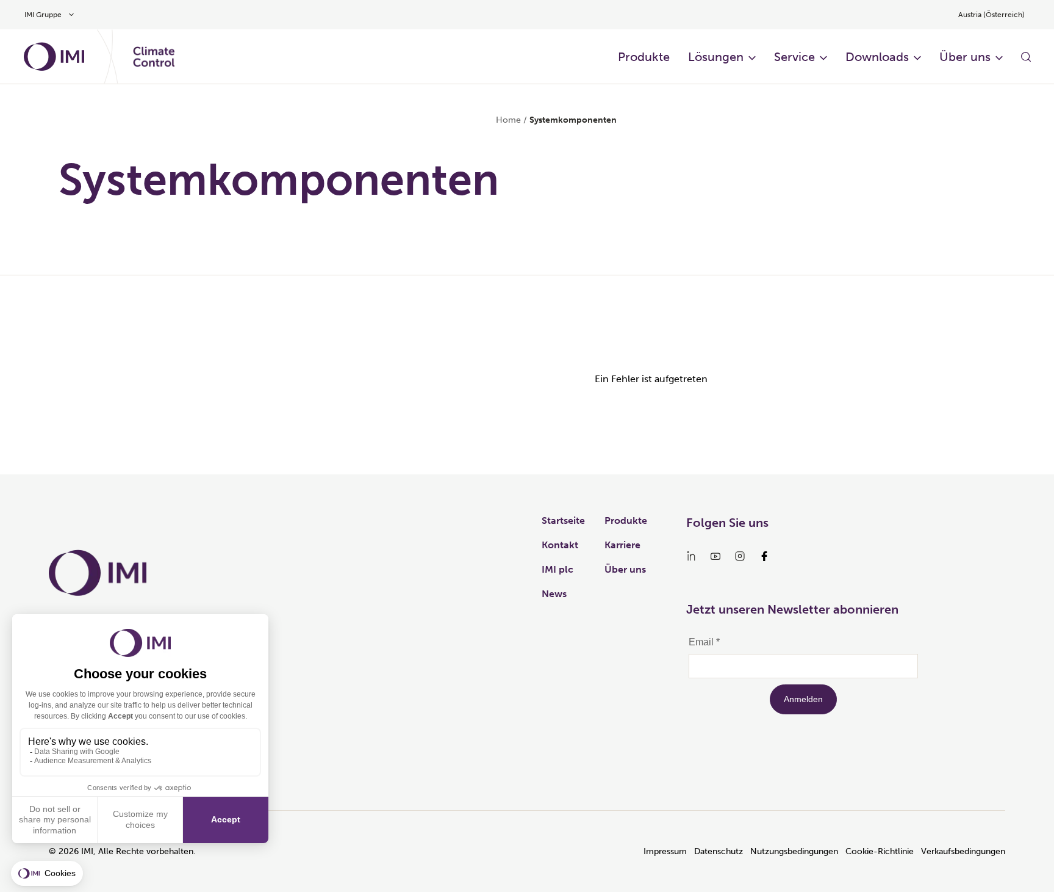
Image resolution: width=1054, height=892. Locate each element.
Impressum (665, 851)
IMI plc (557, 569)
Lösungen (716, 56)
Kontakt (560, 545)
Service (794, 56)
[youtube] (715, 556)
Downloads (877, 56)
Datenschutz (718, 851)
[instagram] (740, 556)
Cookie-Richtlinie (879, 851)
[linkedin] (691, 556)
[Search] (1026, 56)
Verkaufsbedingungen (963, 851)
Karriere (622, 545)
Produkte (644, 56)
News (554, 594)
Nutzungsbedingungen (794, 851)
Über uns (965, 56)
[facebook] (764, 556)
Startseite (563, 520)
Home (508, 120)
